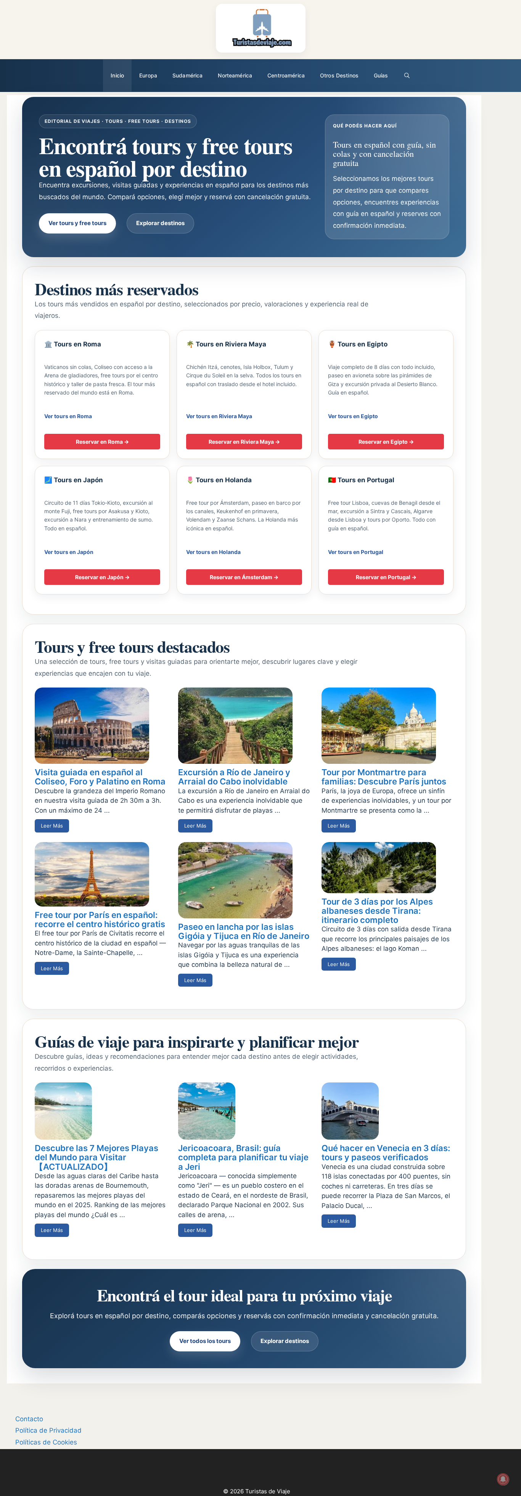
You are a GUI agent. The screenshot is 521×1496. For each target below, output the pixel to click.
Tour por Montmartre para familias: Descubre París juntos (384, 776)
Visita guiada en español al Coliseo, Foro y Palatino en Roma (100, 776)
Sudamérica (187, 75)
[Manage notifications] (503, 1479)
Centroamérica (286, 75)
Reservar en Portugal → (386, 577)
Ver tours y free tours (77, 223)
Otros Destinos (339, 75)
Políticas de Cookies (46, 1442)
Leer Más (52, 826)
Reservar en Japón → (102, 577)
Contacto (29, 1419)
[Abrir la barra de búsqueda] (407, 76)
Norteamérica (235, 75)
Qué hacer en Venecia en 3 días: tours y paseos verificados (386, 1152)
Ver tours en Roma (68, 416)
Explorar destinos (160, 223)
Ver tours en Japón (68, 552)
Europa (148, 75)
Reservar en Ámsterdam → (244, 577)
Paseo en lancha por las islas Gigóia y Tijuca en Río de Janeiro (243, 931)
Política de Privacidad (48, 1430)
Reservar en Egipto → (386, 441)
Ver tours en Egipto (353, 416)
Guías (381, 75)
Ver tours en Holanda (213, 552)
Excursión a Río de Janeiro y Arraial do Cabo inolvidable (234, 776)
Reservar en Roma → (102, 441)
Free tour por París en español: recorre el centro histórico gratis (100, 919)
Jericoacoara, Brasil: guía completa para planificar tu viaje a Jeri (243, 1157)
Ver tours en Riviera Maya (219, 416)
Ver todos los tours (205, 1341)
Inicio (117, 75)
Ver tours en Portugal (355, 552)
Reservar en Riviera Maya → (244, 441)
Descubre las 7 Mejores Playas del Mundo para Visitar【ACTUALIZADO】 (96, 1157)
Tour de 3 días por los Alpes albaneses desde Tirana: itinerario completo (377, 911)
